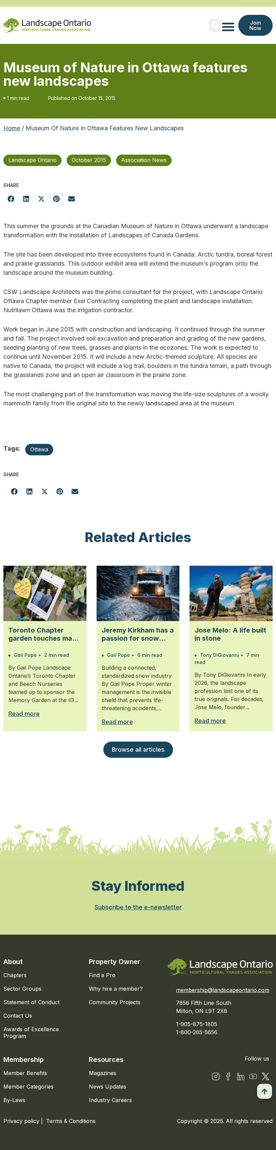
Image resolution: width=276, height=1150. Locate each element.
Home (11, 128)
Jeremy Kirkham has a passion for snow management (138, 634)
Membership (23, 1059)
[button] (215, 25)
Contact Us (17, 1015)
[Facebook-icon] (228, 1076)
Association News (144, 160)
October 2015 (89, 160)
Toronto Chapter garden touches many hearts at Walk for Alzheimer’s (44, 634)
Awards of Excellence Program (31, 1032)
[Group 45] (265, 1076)
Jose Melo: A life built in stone (230, 634)
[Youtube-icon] (253, 1076)
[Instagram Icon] (215, 1076)
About (13, 962)
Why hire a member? (116, 988)
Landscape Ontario (32, 160)
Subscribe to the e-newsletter (138, 907)
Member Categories (28, 1086)
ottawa (39, 449)
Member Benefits (25, 1073)
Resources (106, 1059)
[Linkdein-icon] (240, 1076)
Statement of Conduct (31, 1002)
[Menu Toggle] (228, 26)
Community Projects (114, 1002)
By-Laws (14, 1100)
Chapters (15, 975)
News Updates (107, 1086)
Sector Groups (22, 988)
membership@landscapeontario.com (222, 990)
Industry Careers (110, 1100)
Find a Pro (102, 975)
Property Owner (114, 962)
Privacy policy (22, 1121)
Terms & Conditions (71, 1121)
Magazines (102, 1073)
